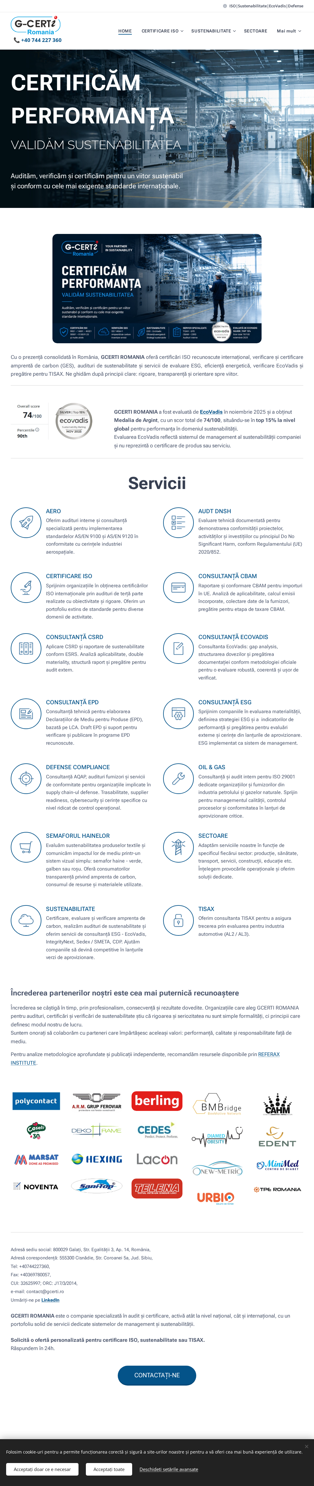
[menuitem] (127, 31)
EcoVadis (211, 412)
